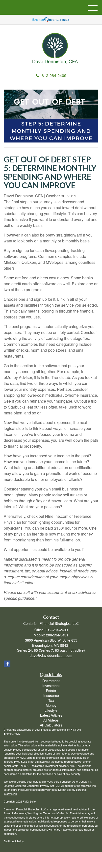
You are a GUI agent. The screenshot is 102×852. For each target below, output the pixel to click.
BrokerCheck (12, 733)
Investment (51, 685)
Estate (51, 690)
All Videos (51, 720)
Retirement (51, 680)
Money (51, 705)
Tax (51, 700)
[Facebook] (7, 664)
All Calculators (51, 725)
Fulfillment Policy (14, 841)
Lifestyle (51, 710)
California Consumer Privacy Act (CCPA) (39, 786)
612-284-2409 (54, 75)
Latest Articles (51, 715)
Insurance (51, 695)
